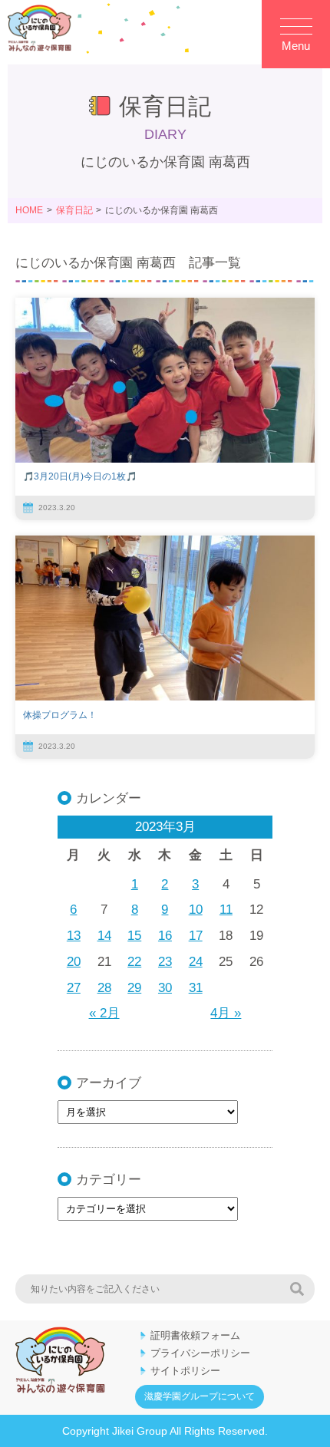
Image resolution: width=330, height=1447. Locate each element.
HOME (29, 210)
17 (196, 935)
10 (196, 909)
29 (134, 988)
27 (74, 988)
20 (74, 961)
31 (196, 988)
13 (74, 935)
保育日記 (74, 210)
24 (196, 961)
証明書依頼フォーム (195, 1335)
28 (104, 988)
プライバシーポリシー (200, 1353)
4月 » (225, 1013)
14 (104, 935)
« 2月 (104, 1013)
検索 (297, 1289)
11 (226, 909)
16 (165, 935)
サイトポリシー (185, 1370)
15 (134, 935)
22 (134, 961)
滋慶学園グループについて (199, 1396)
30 (165, 988)
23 (165, 961)
